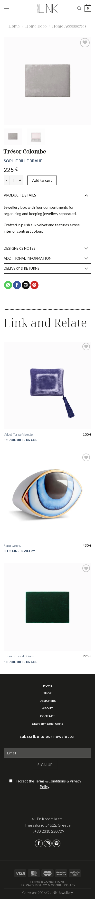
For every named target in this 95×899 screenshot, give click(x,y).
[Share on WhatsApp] (8, 285)
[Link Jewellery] (47, 8)
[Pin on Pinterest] (34, 285)
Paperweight (12, 545)
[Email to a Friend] (26, 285)
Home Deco (36, 26)
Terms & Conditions (50, 781)
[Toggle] (86, 195)
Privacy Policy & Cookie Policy (48, 885)
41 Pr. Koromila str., (48, 818)
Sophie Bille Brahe (23, 160)
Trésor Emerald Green (19, 656)
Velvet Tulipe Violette (18, 434)
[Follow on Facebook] (39, 844)
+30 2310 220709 (49, 831)
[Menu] (7, 8)
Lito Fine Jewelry (19, 551)
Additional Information (27, 258)
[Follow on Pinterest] (56, 844)
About (47, 708)
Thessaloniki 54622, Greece (48, 825)
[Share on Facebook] (17, 285)
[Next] (74, 80)
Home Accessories (69, 26)
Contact (47, 716)
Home (14, 26)
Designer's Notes (20, 248)
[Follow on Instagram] (48, 844)
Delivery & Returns (21, 268)
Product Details (20, 195)
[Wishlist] (85, 43)
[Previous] (21, 80)
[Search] (79, 8)
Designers (47, 700)
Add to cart (42, 180)
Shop (47, 693)
